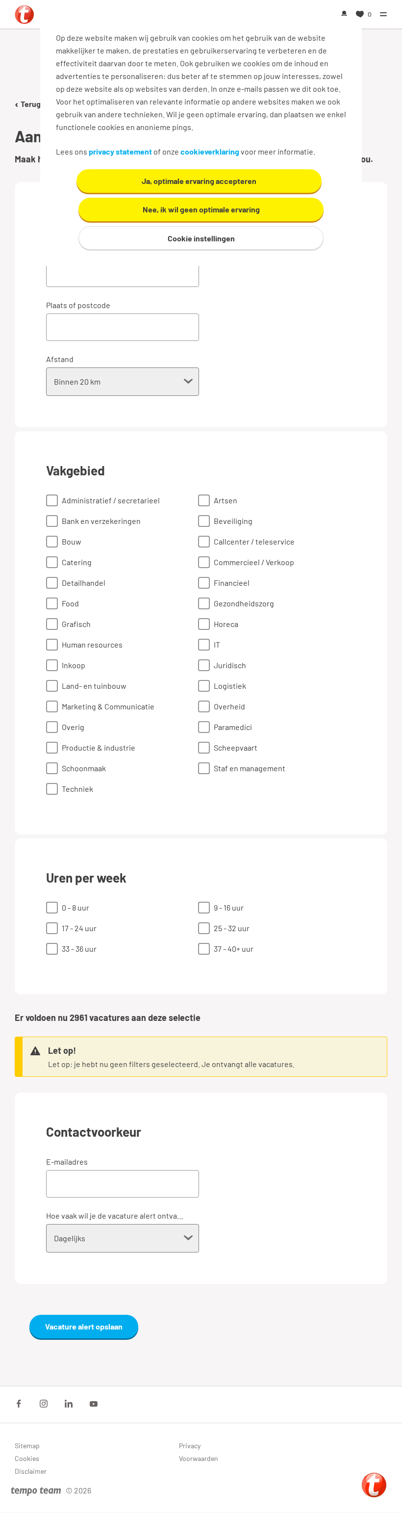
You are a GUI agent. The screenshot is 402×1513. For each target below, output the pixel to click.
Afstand (60, 359)
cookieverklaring (209, 151)
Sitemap (27, 1445)
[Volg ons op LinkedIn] (69, 1404)
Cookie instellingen (201, 238)
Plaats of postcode (78, 305)
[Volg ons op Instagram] (44, 1404)
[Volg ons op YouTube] (94, 1404)
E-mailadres (67, 1161)
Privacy (190, 1445)
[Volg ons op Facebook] (19, 1404)
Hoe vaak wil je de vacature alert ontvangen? (115, 1215)
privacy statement (120, 151)
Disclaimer (31, 1471)
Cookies (27, 1458)
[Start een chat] (374, 1485)
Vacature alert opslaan (84, 1326)
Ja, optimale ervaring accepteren (199, 180)
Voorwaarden (198, 1458)
